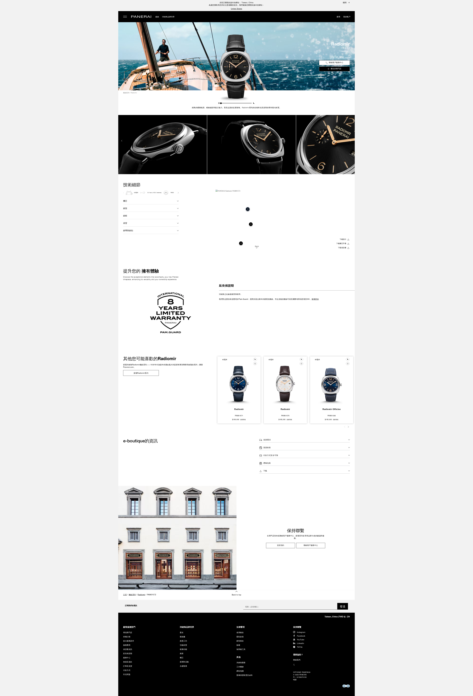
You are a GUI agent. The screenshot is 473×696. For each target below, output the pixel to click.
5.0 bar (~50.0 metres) (154, 192)
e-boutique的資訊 (140, 440)
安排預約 (280, 545)
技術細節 (131, 184)
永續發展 (68, 41)
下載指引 (343, 239)
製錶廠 (182, 636)
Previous (122, 141)
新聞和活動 (184, 662)
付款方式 (126, 670)
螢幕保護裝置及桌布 (244, 675)
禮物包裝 (267, 463)
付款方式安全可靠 (270, 455)
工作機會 (240, 666)
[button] (219, 103)
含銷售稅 (347, 57)
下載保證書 (342, 248)
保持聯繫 (295, 530)
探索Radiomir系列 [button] (141, 373)
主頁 (125, 595)
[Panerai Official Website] (141, 17)
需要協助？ (298, 654)
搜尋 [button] (338, 16)
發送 (342, 606)
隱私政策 (240, 636)
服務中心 (126, 657)
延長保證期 (226, 285)
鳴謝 (294, 679)
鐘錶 (66, 13)
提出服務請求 (128, 641)
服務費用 (126, 645)
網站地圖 (240, 671)
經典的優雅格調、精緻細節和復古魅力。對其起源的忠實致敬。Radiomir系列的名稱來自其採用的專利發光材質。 (236, 107)
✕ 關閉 (67, 6)
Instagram (301, 632)
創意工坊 (183, 641)
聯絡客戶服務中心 (336, 62)
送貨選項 (267, 440)
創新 (181, 653)
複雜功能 (183, 649)
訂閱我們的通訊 (131, 605)
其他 (238, 657)
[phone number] (321, 664)
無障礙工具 (240, 649)
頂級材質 (183, 645)
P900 (172, 192)
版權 (238, 645)
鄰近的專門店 (336, 69)
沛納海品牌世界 (72, 24)
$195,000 (338, 57)
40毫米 (343, 48)
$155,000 (328, 419)
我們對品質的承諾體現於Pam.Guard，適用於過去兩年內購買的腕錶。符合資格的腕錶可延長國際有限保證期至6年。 (269, 296)
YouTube (300, 639)
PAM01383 (332, 415)
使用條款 (240, 632)
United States (236, 8)
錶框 (125, 215)
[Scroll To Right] (178, 192)
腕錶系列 (126, 93)
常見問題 (126, 674)
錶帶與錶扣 (128, 230)
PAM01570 (285, 415)
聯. (297, 660)
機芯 (125, 201)
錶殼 (125, 208)
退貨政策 (267, 448)
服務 (66, 35)
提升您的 (141, 270)
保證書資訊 (127, 649)
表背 (125, 223)
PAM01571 (239, 415)
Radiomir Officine (331, 409)
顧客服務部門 (129, 627)
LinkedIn (300, 643)
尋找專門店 (127, 632)
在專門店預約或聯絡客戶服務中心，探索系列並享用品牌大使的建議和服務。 (295, 537)
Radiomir (340, 43)
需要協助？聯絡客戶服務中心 (76, 690)
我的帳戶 (346, 16)
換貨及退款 (127, 662)
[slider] (221, 103)
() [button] (337, 616)
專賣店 (67, 30)
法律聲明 (240, 627)
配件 (66, 18)
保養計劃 (126, 636)
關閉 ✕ (346, 2)
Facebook (301, 636)
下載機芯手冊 (341, 243)
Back (257, 246)
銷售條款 (240, 641)
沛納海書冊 (240, 662)
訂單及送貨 (127, 666)
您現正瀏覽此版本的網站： (236, 2)
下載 (265, 471)
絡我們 (297, 660)
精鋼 (348, 48)
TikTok (300, 647)
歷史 (181, 632)
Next (351, 141)
